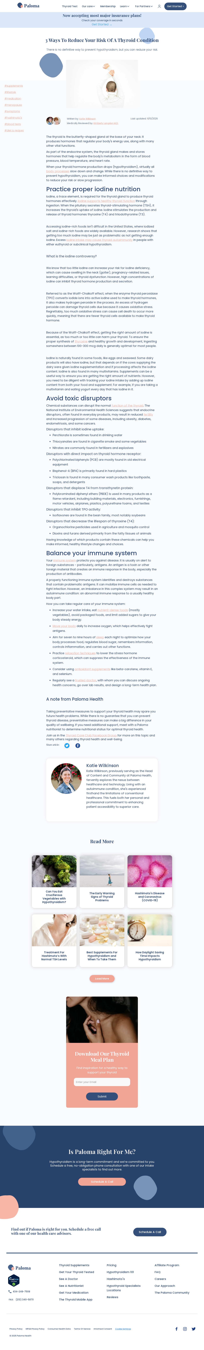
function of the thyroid (127, 406)
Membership (108, 6)
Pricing (111, 1265)
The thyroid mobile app (75, 1299)
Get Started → (102, 24)
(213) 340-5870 (25, 1299)
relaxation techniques (80, 653)
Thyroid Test (69, 6)
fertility (148, 414)
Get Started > (175, 6)
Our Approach (165, 1286)
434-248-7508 (21, 1291)
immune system (64, 560)
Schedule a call (102, 1182)
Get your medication (73, 1293)
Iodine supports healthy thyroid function (106, 201)
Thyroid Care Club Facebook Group (91, 735)
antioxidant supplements (92, 669)
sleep (100, 637)
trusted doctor (85, 680)
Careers (160, 1279)
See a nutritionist (71, 1286)
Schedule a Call (150, 1232)
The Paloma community (172, 1293)
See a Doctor (68, 1279)
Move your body (64, 626)
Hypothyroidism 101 (120, 1272)
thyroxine (81, 341)
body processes (57, 171)
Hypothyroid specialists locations (124, 1288)
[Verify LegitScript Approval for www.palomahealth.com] (14, 1280)
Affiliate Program (167, 1265)
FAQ (157, 1272)
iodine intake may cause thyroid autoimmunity (99, 240)
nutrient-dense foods (113, 610)
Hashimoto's (116, 1279)
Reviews (112, 1297)
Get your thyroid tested (76, 1272)
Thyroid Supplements (74, 1265)
